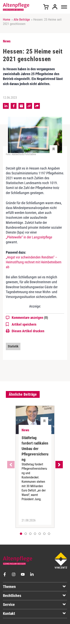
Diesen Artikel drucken (28, 331)
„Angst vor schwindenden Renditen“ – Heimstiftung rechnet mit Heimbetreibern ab (33, 262)
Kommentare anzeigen (30, 318)
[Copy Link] (29, 106)
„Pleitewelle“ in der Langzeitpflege (29, 237)
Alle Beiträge (22, 19)
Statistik (13, 346)
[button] (25, 534)
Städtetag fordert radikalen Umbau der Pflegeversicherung (35, 448)
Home (6, 19)
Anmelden (54, 6)
